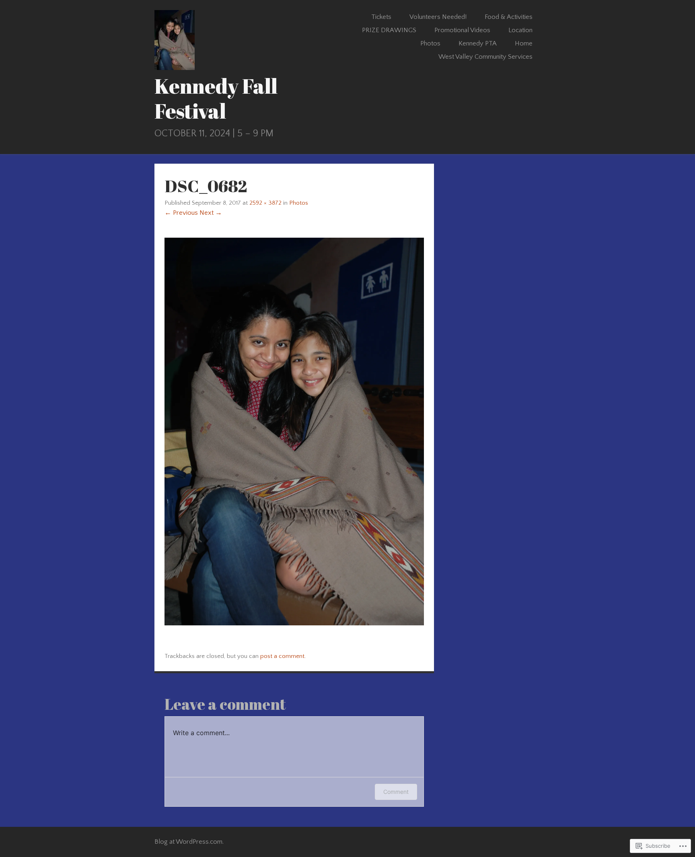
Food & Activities (509, 17)
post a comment (282, 656)
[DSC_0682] (294, 623)
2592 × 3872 (265, 202)
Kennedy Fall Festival (216, 98)
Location (520, 30)
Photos (430, 43)
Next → (210, 212)
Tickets (381, 17)
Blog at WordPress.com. (189, 841)
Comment (396, 791)
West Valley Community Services (485, 56)
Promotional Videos (462, 30)
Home (524, 43)
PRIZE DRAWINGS (389, 30)
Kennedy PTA (478, 43)
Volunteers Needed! (438, 17)
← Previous (181, 212)
